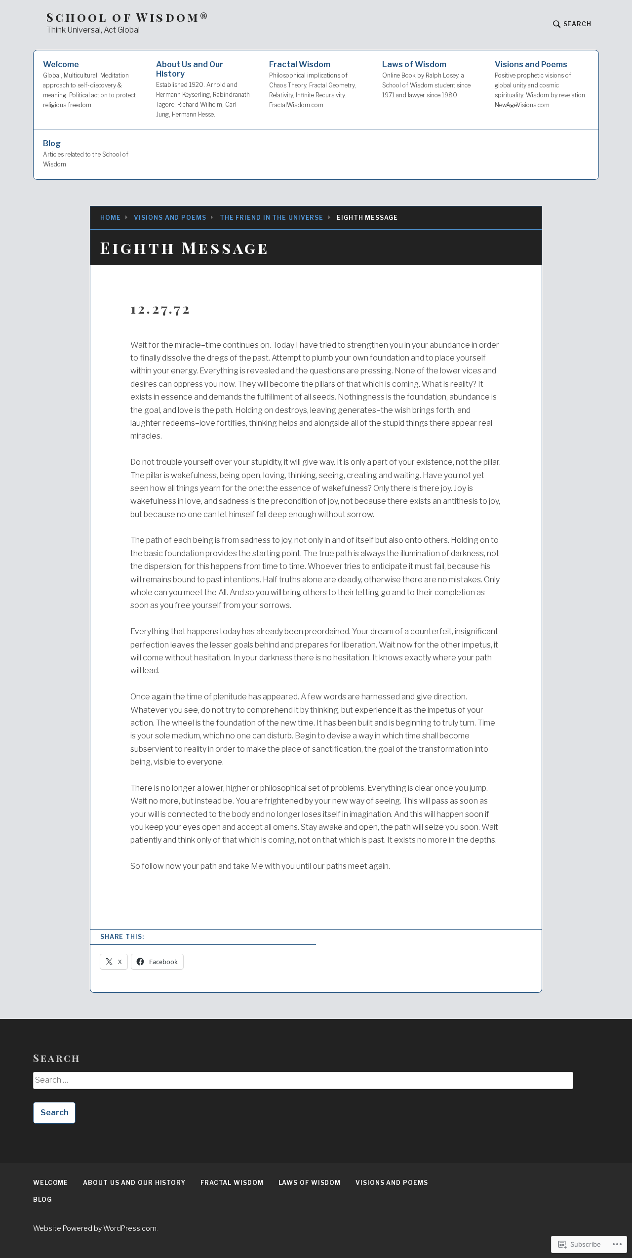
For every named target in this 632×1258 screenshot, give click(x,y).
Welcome (89, 84)
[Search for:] (302, 1084)
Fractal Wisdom (312, 84)
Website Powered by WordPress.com (95, 1228)
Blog (85, 153)
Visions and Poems (541, 84)
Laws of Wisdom (426, 79)
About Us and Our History (203, 89)
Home (110, 217)
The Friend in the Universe (271, 217)
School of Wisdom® (127, 17)
